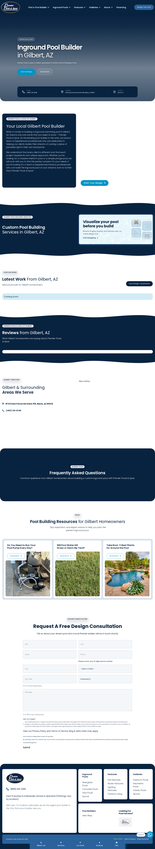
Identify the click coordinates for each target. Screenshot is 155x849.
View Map (87, 815)
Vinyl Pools (87, 792)
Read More (14, 556)
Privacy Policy (39, 731)
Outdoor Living (115, 793)
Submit (26, 747)
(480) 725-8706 (32, 92)
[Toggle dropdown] (48, 7)
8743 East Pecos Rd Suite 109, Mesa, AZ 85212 (29, 403)
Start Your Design (26, 72)
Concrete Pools (90, 789)
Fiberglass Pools (87, 784)
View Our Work (44, 72)
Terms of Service (59, 731)
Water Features (115, 783)
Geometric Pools (138, 785)
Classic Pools (139, 790)
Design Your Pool (144, 7)
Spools (85, 796)
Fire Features (114, 779)
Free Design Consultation (139, 284)
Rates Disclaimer (143, 839)
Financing (121, 7)
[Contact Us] (149, 834)
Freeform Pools (140, 779)
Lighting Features (112, 789)
